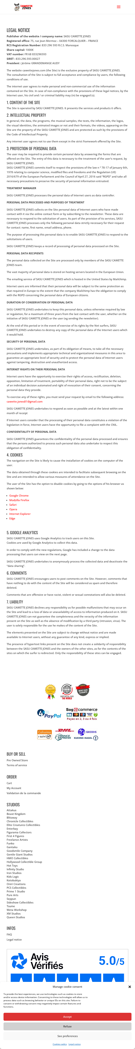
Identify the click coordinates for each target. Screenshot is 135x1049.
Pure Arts (12, 895)
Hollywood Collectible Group (24, 862)
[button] (129, 987)
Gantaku (12, 847)
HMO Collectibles (17, 858)
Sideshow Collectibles (20, 902)
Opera (13, 509)
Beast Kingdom (16, 814)
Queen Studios (16, 917)
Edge (12, 518)
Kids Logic (13, 876)
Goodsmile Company (20, 850)
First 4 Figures (15, 836)
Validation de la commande (24, 793)
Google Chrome (19, 495)
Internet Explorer (20, 514)
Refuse (67, 1026)
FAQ (9, 934)
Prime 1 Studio (16, 891)
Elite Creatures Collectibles (23, 825)
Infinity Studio (15, 869)
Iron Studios (14, 873)
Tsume (11, 906)
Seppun (11, 898)
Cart (9, 783)
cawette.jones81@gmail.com (25, 401)
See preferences (67, 1036)
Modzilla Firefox (19, 500)
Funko (10, 843)
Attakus (11, 810)
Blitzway (12, 817)
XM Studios (14, 913)
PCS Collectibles (16, 887)
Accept (67, 1016)
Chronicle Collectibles (20, 821)
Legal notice (75, 1044)
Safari (13, 504)
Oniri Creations (16, 884)
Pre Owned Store (17, 760)
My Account (14, 788)
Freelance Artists (17, 839)
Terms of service (17, 765)
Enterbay (12, 828)
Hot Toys (12, 865)
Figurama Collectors (19, 832)
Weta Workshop (17, 910)
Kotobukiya (14, 880)
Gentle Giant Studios (20, 854)
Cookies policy (60, 1044)
